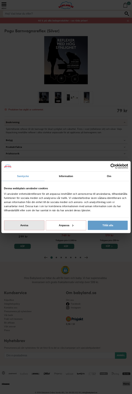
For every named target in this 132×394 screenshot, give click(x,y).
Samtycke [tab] (23, 176)
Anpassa (64, 225)
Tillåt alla (107, 225)
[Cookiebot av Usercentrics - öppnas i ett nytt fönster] (113, 166)
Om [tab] (109, 176)
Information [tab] (66, 176)
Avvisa (24, 225)
